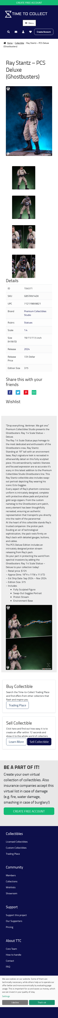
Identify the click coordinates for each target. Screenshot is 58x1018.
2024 (27, 349)
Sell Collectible (39, 741)
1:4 (25, 330)
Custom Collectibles (16, 847)
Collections (11, 881)
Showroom (11, 893)
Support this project (16, 915)
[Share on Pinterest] (26, 392)
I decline (15, 1002)
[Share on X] (17, 392)
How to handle (13, 954)
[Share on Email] (34, 392)
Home (10, 42)
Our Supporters (14, 921)
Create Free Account (29, 2)
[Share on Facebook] (9, 392)
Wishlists (10, 887)
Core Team (11, 948)
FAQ (8, 966)
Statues (28, 322)
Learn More (16, 741)
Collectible (19, 42)
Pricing (9, 927)
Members (11, 875)
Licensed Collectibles (17, 841)
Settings (6, 996)
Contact (10, 960)
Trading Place (17, 705)
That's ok (42, 1002)
